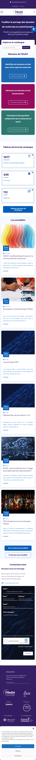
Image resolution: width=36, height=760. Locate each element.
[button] (33, 29)
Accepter (18, 746)
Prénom (21, 596)
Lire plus (5, 271)
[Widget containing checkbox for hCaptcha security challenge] (16, 641)
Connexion (15, 6)
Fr (20, 6)
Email (5, 604)
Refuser (18, 751)
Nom (5, 596)
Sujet (13, 590)
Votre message (9, 612)
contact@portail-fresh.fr (19, 2)
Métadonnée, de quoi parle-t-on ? (16, 415)
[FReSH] (18, 12)
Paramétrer (18, 756)
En (23, 6)
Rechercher (26, 47)
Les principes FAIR (10, 362)
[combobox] (18, 592)
